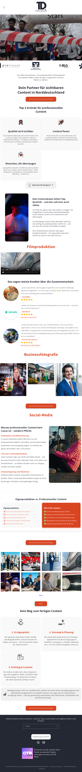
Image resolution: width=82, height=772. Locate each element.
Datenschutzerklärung (56, 766)
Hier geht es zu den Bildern (30, 345)
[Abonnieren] (56, 726)
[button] (4, 7)
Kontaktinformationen (70, 766)
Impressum (42, 768)
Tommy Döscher (14, 766)
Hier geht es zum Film (28, 317)
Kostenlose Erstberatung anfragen (41, 99)
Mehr (41, 595)
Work (41, 604)
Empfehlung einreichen (41, 737)
